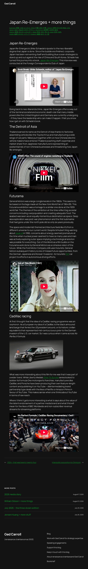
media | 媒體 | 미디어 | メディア (19, 34)
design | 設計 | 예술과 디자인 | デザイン (22, 30)
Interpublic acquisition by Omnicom (66, 462)
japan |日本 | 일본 (55, 32)
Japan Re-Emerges (49, 60)
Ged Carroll (10, 3)
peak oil (19, 233)
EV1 (67, 254)
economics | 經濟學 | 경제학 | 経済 (47, 30)
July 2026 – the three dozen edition (21, 508)
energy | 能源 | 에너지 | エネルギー (20, 32)
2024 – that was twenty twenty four (21, 462)
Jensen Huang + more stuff (17, 515)
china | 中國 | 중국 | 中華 (38, 28)
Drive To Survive (51, 377)
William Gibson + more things (18, 501)
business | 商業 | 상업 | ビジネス (19, 28)
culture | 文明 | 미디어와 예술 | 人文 (58, 28)
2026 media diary (12, 494)
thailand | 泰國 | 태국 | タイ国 (39, 34)
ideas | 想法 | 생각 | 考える (41, 32)
